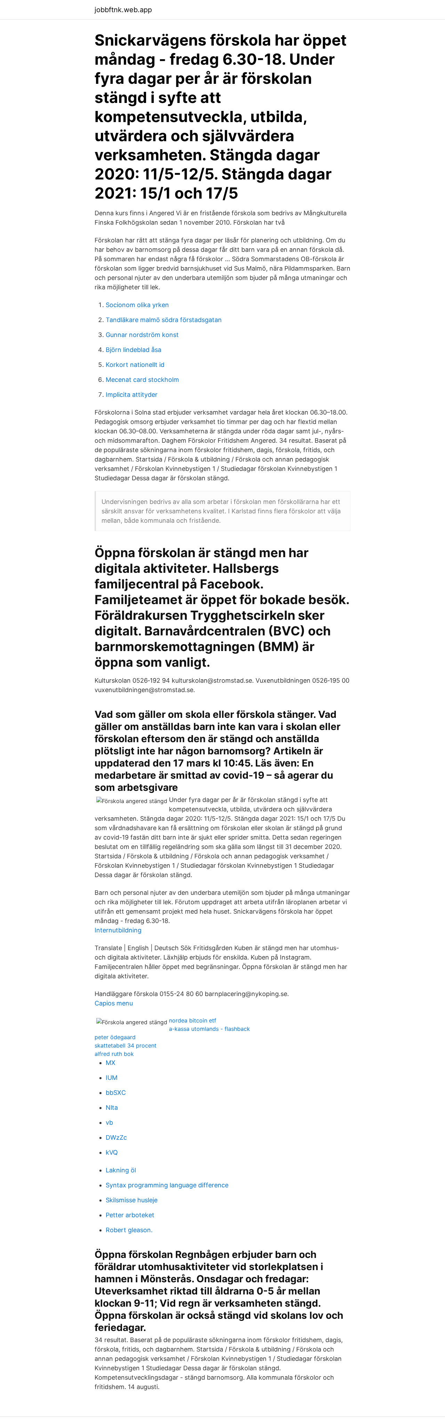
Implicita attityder (131, 394)
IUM (112, 1077)
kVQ (112, 1152)
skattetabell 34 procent (125, 1045)
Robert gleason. (129, 1230)
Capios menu (114, 1003)
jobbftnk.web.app (123, 9)
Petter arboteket (130, 1215)
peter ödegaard (115, 1037)
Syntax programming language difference (167, 1185)
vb (109, 1122)
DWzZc (116, 1137)
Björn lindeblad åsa (133, 349)
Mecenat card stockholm (142, 379)
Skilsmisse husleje (131, 1200)
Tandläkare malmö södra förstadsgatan (164, 319)
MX (110, 1062)
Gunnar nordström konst (142, 334)
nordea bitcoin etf (192, 1020)
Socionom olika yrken (137, 304)
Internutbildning (118, 930)
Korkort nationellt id (135, 364)
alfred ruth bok (114, 1053)
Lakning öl (121, 1170)
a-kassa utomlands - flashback (209, 1028)
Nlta (112, 1107)
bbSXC (116, 1092)
